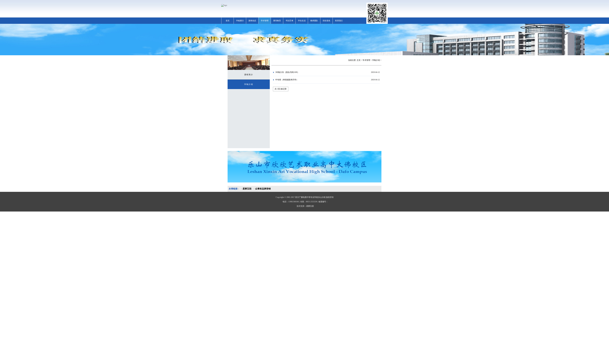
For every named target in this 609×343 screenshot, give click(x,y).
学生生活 (302, 21)
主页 (358, 60)
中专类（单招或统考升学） (286, 80)
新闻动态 (252, 21)
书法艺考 (289, 21)
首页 (227, 21)
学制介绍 (248, 84)
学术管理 (264, 21)
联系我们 (339, 21)
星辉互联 (247, 189)
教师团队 (314, 21)
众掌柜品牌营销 (263, 189)
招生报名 (326, 21)
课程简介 (248, 75)
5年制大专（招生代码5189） (287, 72)
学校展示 (240, 21)
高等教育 (277, 21)
